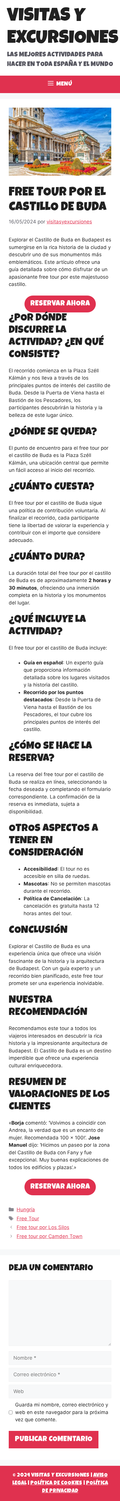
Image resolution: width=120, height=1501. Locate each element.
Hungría (26, 1209)
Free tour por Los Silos (43, 1227)
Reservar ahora (60, 303)
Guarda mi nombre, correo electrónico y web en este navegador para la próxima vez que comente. (61, 1412)
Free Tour (28, 1218)
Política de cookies (56, 1483)
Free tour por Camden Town (49, 1236)
